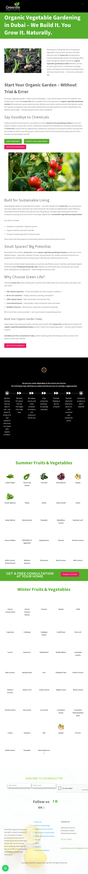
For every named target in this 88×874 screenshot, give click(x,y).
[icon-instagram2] (56, 802)
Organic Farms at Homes (44, 829)
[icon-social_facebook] (53, 802)
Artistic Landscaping (42, 825)
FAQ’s (37, 843)
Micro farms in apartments (45, 833)
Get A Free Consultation (15, 147)
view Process (13, 141)
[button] (5, 868)
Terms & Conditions (42, 850)
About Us (38, 822)
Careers (37, 840)
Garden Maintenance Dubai (45, 836)
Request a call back (70, 574)
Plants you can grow (36, 141)
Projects (38, 847)
